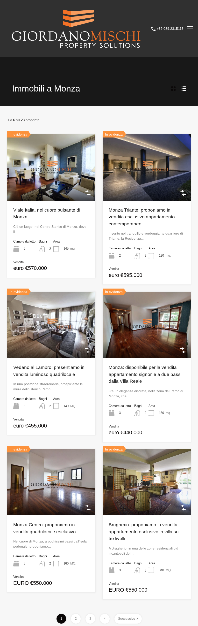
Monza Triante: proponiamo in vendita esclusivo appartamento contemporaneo (142, 216)
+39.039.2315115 (170, 29)
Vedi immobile (51, 187)
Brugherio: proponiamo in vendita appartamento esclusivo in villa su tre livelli (144, 531)
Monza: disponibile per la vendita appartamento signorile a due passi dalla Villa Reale (145, 374)
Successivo (126, 618)
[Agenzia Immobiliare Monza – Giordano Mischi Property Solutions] (76, 51)
